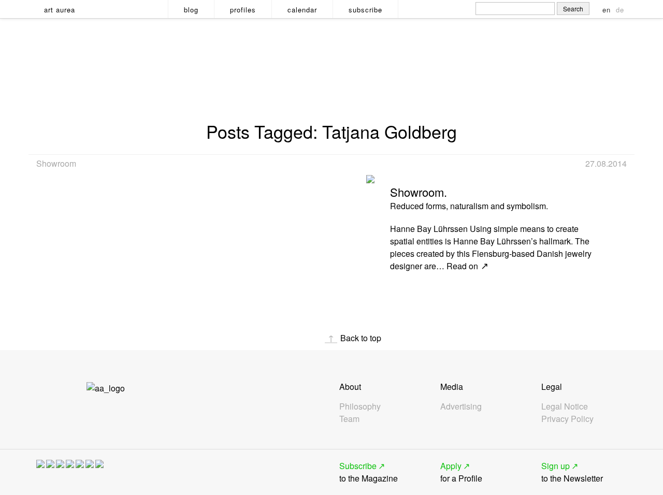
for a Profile (461, 472)
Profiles (243, 9)
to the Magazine (368, 472)
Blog (191, 9)
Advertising (461, 406)
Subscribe (365, 9)
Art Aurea (59, 9)
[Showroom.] (370, 176)
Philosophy (360, 406)
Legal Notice (564, 406)
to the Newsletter (572, 472)
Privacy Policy (567, 419)
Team (349, 419)
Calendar (302, 9)
